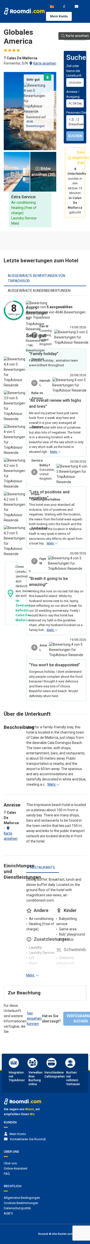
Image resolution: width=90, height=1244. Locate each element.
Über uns (10, 1163)
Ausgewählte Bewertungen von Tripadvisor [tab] (36, 278)
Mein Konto (59, 16)
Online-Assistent (16, 1168)
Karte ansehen (44, 63)
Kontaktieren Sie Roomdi (28, 1139)
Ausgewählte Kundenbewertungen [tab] (39, 291)
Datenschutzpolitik (17, 1208)
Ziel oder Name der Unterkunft (74, 70)
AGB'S (8, 1213)
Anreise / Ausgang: (73, 94)
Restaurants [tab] (42, 868)
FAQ (7, 1174)
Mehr (54, 452)
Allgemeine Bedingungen (22, 1198)
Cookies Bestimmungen (21, 1203)
